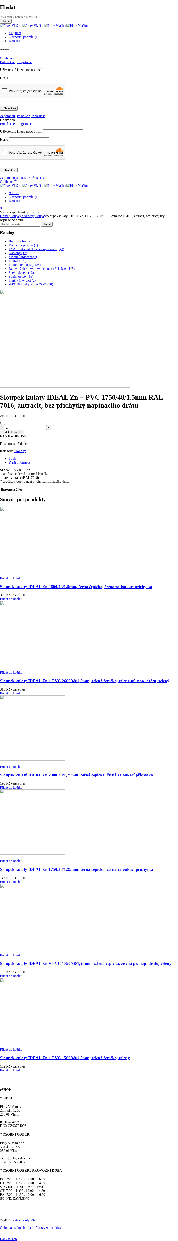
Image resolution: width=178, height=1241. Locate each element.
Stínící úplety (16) (21, 276)
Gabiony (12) (18, 253)
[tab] (93, 458)
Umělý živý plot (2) (22, 280)
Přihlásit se (38, 116)
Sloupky (40, 216)
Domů (4, 216)
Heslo (4, 78)
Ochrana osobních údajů (16, 1227)
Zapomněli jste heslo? (15, 116)
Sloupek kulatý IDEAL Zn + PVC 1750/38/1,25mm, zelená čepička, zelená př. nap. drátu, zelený (85, 963)
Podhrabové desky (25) (25, 265)
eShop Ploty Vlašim (26, 1220)
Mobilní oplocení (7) (23, 257)
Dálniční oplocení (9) (23, 245)
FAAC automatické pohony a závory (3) (36, 249)
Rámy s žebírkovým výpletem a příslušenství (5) (42, 268)
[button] (11, 578)
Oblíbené (8, 58)
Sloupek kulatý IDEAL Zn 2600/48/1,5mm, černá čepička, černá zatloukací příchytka (76, 586)
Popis (12, 458)
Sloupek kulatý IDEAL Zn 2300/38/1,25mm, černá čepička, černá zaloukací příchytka (76, 775)
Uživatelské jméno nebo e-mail (21, 70)
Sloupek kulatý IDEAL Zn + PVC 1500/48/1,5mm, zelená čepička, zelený (65, 1058)
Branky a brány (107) (23, 241)
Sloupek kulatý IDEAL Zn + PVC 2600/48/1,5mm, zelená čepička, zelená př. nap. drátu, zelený (84, 681)
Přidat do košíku (12, 432)
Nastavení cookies (48, 1227)
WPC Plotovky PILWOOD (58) (31, 284)
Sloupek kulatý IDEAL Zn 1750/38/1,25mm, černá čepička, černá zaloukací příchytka (76, 869)
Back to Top (8, 1239)
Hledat (47, 224)
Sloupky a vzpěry (22, 216)
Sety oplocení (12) (21, 272)
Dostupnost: (8, 443)
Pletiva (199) (17, 261)
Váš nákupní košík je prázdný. (21, 212)
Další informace (19, 462)
